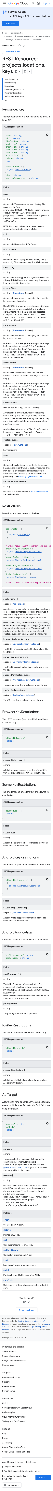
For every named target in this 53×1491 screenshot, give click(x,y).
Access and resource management (20, 36)
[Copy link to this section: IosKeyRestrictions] (34, 1025)
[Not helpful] (24, 45)
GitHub (5, 1403)
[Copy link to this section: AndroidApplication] (35, 932)
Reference (37, 40)
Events (5, 1438)
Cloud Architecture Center (13, 1417)
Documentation (17, 33)
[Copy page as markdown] (25, 71)
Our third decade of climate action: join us (22, 1471)
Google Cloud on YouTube (13, 1447)
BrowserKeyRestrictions (28, 551)
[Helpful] (20, 45)
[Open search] (33, 3)
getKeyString (10, 1250)
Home (4, 33)
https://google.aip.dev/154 (30, 476)
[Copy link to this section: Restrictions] (23, 506)
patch (6, 1270)
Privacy (20, 1462)
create (7, 1219)
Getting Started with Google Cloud (17, 1408)
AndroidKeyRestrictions (28, 568)
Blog (4, 1434)
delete (7, 1230)
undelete (8, 1280)
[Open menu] (4, 3)
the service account (39, 491)
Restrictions (23, 169)
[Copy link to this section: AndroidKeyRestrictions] (42, 857)
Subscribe (44, 1477)
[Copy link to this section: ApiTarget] (20, 1095)
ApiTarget (23, 534)
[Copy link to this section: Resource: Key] (27, 109)
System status (8, 1391)
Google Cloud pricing (11, 1356)
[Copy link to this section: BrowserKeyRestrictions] (42, 712)
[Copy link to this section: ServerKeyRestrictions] (39, 785)
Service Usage (17, 12)
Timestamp (18, 293)
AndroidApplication (28, 885)
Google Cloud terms (12, 1467)
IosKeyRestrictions (26, 577)
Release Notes (8, 1386)
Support (5, 1382)
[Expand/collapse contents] (18, 79)
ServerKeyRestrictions (28, 560)
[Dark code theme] (47, 134)
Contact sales (8, 1365)
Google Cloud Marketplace (14, 1360)
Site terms (31, 1462)
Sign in (46, 3)
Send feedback (13, 51)
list (5, 1260)
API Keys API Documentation (31, 16)
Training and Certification (13, 1421)
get (5, 1240)
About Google (8, 1462)
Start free (10, 23)
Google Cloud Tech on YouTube (16, 1452)
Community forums (11, 1377)
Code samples (8, 1412)
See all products (9, 1351)
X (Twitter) (7, 1443)
